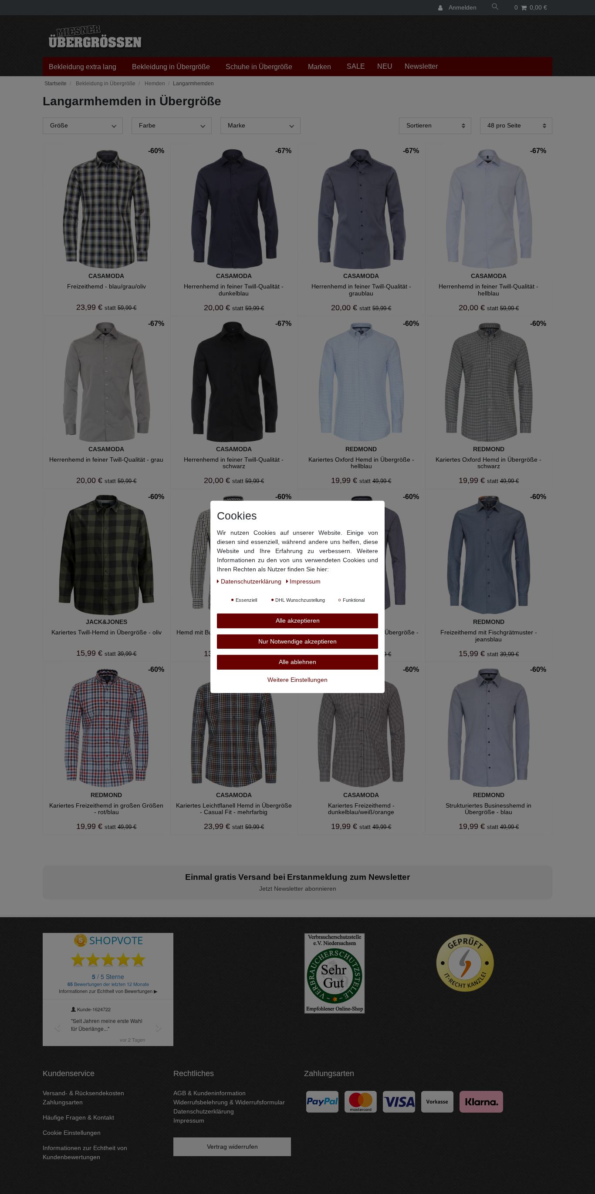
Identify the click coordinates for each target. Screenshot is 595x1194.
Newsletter (421, 66)
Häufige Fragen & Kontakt (78, 1117)
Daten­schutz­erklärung (252, 581)
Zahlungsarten (63, 1102)
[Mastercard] (360, 1101)
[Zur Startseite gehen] (55, 83)
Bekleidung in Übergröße (171, 66)
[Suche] (495, 7)
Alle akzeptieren (298, 620)
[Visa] (399, 1101)
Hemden (154, 83)
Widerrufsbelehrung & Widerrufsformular (229, 1102)
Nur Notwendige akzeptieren (297, 640)
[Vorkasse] (437, 1101)
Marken (319, 66)
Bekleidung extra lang (82, 66)
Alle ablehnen (297, 661)
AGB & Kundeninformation (209, 1093)
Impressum (188, 1120)
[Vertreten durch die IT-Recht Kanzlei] (465, 962)
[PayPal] (322, 1101)
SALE (356, 66)
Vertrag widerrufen (232, 1146)
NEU (384, 66)
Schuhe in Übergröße (259, 66)
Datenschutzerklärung (203, 1111)
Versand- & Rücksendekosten (83, 1093)
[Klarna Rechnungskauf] (481, 1101)
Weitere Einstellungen (297, 679)
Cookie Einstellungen (72, 1132)
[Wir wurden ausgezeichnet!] (334, 972)
